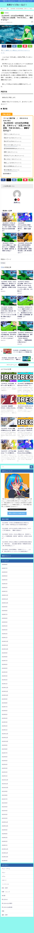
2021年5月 (4, 806)
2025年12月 (5, 595)
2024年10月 (5, 649)
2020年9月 (4, 829)
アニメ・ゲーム (6, 868)
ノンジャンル (5, 884)
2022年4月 (4, 764)
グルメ (3, 872)
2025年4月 (4, 626)
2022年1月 (4, 776)
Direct (7, 12)
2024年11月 (5, 645)
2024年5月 (4, 668)
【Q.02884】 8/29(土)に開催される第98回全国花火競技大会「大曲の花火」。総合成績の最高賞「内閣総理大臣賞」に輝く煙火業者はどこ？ (17, 543)
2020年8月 (4, 833)
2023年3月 (4, 722)
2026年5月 (4, 576)
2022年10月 (5, 741)
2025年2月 (4, 633)
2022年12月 (5, 733)
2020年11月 (5, 822)
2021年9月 (4, 791)
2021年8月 (4, 795)
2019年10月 (5, 856)
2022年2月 (4, 772)
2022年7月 (4, 752)
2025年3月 (4, 629)
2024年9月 (4, 652)
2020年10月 (5, 826)
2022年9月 (4, 745)
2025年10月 (5, 602)
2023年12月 (5, 687)
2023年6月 (4, 710)
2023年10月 (5, 695)
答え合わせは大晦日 (7, 903)
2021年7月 (4, 799)
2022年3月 (4, 768)
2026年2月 (4, 587)
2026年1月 (4, 591)
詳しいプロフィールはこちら (17, 513)
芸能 (2, 12)
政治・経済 (5, 887)
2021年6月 (4, 802)
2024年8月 (4, 656)
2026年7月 (4, 568)
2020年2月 (4, 841)
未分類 (3, 895)
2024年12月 (5, 641)
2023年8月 (4, 702)
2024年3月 (4, 676)
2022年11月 (5, 737)
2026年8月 (4, 564)
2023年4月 (4, 718)
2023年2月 (4, 726)
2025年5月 (4, 622)
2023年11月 (5, 691)
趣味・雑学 (5, 914)
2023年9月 (4, 699)
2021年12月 (5, 779)
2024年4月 (4, 672)
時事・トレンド (6, 891)
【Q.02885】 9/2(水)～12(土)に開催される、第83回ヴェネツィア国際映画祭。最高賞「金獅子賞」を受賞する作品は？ (17, 536)
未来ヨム (17, 202)
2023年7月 (4, 706)
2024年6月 (4, 664)
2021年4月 (4, 810)
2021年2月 (4, 818)
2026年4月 (4, 579)
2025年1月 (4, 637)
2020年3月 (4, 837)
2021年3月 (4, 814)
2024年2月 (4, 679)
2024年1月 (4, 683)
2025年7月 (4, 614)
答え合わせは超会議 (7, 907)
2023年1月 (4, 729)
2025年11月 (5, 599)
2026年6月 (4, 572)
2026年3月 (4, 583)
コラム (3, 876)
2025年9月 (4, 606)
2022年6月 (4, 756)
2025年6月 (4, 618)
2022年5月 (4, 760)
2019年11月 (5, 853)
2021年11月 (5, 783)
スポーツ (4, 880)
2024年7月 (4, 660)
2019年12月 (5, 849)
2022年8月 (4, 749)
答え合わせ (5, 899)
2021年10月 (5, 787)
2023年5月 (4, 714)
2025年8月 (4, 610)
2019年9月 (4, 860)
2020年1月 (4, 845)
